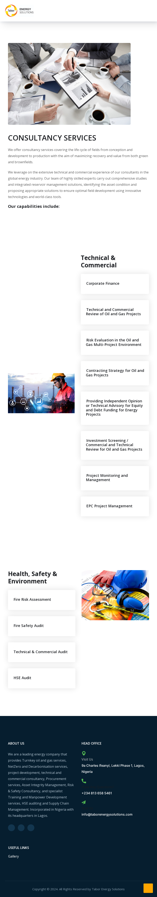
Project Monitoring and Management (107, 477)
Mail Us (87, 808)
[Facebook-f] (21, 827)
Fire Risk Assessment (32, 599)
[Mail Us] (84, 802)
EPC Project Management (109, 505)
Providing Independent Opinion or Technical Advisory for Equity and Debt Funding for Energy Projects (114, 407)
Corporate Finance (102, 283)
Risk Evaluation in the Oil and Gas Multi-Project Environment (113, 342)
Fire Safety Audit (28, 625)
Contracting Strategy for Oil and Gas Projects (115, 372)
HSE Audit (22, 677)
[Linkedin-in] (30, 827)
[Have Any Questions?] (84, 781)
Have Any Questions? (98, 787)
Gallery (13, 856)
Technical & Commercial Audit (40, 651)
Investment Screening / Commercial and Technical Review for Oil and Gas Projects (114, 445)
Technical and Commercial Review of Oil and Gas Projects (113, 311)
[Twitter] (11, 827)
